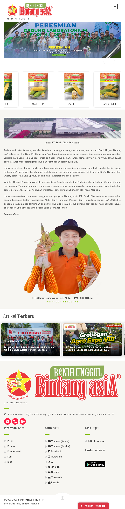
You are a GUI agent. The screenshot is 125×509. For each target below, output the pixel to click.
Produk (11, 446)
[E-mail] (7, 421)
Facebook (56, 451)
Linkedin (55, 466)
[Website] (22, 421)
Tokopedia (56, 477)
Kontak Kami (14, 451)
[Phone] (15, 421)
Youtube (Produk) (60, 446)
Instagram (56, 456)
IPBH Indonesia (96, 441)
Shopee (55, 472)
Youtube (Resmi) (60, 441)
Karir (9, 456)
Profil (10, 441)
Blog (9, 461)
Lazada (55, 482)
